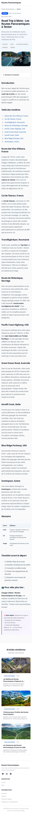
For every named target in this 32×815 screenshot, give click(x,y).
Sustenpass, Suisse (12, 142)
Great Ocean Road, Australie (15, 132)
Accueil (3, 782)
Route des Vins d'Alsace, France (16, 116)
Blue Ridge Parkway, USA (14, 138)
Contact (3, 796)
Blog (2, 785)
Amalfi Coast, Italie (12, 135)
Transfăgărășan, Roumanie (15, 122)
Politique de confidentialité (9, 802)
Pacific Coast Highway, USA (15, 129)
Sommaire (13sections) (12, 75)
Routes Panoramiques (7, 9)
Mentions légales (6, 799)
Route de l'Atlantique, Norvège (16, 125)
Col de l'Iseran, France (13, 119)
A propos (4, 793)
